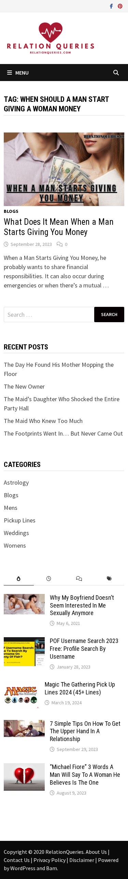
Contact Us (17, 860)
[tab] (19, 578)
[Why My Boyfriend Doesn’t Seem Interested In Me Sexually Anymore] (24, 598)
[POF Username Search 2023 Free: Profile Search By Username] (24, 642)
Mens (10, 508)
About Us (97, 851)
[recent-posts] (49, 578)
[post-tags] (109, 578)
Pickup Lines (19, 520)
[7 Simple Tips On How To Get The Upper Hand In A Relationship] (24, 724)
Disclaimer (82, 860)
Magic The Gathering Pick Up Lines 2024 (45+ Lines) (80, 688)
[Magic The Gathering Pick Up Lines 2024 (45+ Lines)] (22, 685)
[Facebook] (112, 6)
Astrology (16, 482)
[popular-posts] (19, 578)
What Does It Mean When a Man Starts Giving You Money (59, 227)
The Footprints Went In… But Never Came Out (63, 433)
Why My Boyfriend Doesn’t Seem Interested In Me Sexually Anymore (82, 605)
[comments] (79, 578)
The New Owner (24, 386)
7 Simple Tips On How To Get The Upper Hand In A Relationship (85, 731)
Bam (51, 868)
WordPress (22, 868)
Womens (15, 545)
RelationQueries (64, 851)
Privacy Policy (50, 860)
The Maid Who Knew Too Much (43, 421)
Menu (22, 72)
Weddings (16, 533)
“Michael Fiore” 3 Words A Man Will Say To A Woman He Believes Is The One (85, 774)
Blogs (11, 211)
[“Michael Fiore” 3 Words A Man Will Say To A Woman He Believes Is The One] (24, 768)
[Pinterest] (120, 6)
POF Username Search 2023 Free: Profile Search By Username (84, 648)
